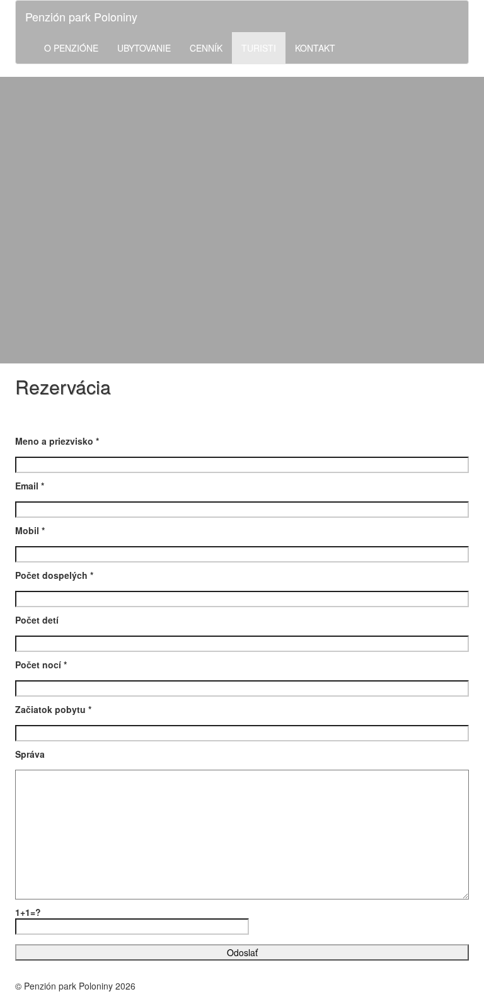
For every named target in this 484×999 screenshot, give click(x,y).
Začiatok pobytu (53, 709)
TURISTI (258, 48)
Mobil (30, 530)
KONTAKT (315, 48)
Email (29, 485)
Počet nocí (41, 664)
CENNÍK (206, 48)
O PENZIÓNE (71, 48)
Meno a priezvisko (57, 441)
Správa (30, 754)
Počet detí (37, 620)
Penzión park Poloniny (81, 16)
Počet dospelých (54, 575)
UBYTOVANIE (144, 48)
